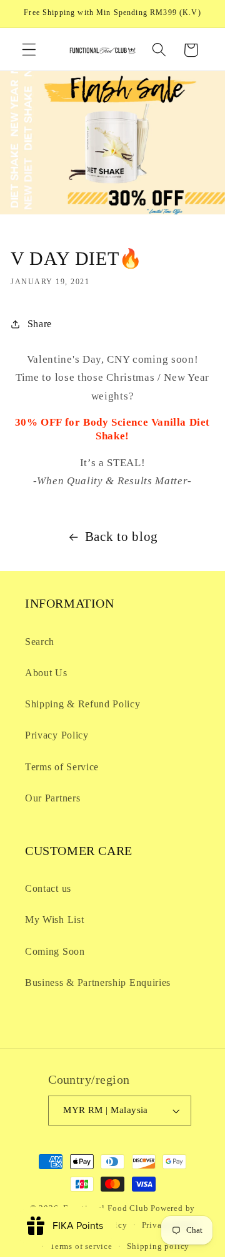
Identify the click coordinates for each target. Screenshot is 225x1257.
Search (39, 641)
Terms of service (81, 1246)
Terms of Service (62, 767)
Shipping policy (158, 1246)
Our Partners (52, 798)
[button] (29, 50)
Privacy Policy (57, 735)
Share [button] (40, 323)
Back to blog (121, 536)
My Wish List (54, 919)
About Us (46, 672)
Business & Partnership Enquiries (98, 982)
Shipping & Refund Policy (83, 704)
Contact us (48, 888)
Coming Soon (55, 951)
